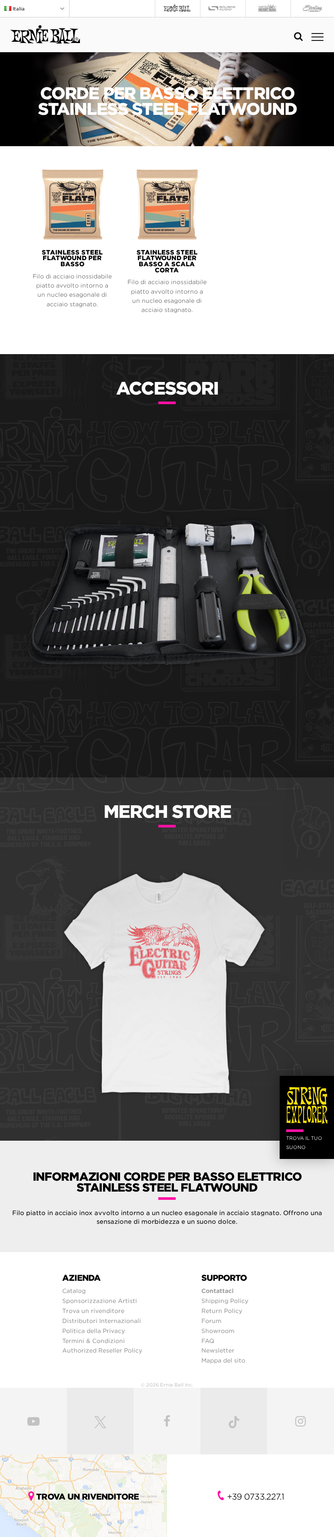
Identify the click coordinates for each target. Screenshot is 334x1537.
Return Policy (221, 1310)
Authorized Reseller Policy (102, 1350)
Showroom (217, 1330)
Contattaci (217, 1290)
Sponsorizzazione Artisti (99, 1300)
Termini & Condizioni (93, 1340)
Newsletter (217, 1350)
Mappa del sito (223, 1360)
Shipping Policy (224, 1300)
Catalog (74, 1290)
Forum (211, 1320)
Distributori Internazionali (101, 1320)
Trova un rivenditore (93, 1310)
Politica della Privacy (93, 1330)
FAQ (207, 1340)
